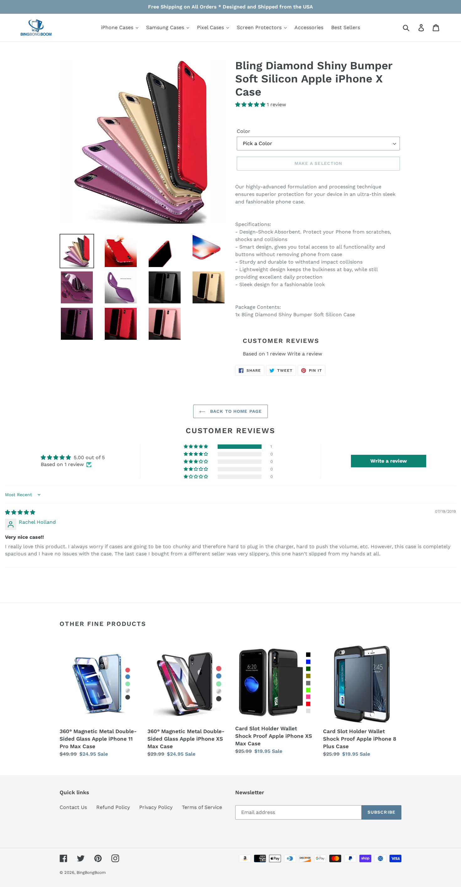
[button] (251, 105)
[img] (20, 512)
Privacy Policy (155, 807)
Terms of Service (202, 807)
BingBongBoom (91, 872)
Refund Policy (113, 807)
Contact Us (73, 807)
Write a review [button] (388, 461)
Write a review (304, 354)
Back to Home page (235, 411)
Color (243, 131)
